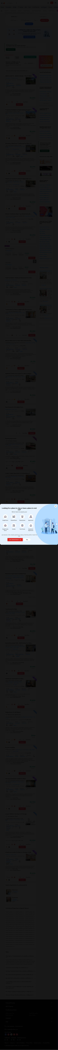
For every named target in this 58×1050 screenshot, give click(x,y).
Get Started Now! (14, 539)
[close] (55, 506)
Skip (27, 539)
